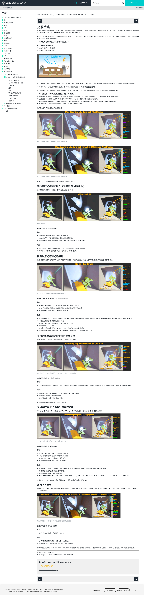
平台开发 (7, 64)
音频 (5, 40)
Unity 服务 (7, 53)
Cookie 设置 (96, 590)
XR (5, 56)
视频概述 (7, 43)
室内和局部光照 (13, 95)
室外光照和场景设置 (14, 93)
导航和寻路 (7, 51)
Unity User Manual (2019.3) (12, 17)
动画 (5, 46)
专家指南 (7, 106)
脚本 (5, 35)
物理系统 (7, 33)
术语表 (6, 111)
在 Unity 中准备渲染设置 (15, 83)
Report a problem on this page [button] (48, 570)
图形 (5, 30)
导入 (5, 25)
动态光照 (11, 101)
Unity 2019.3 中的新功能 (11, 108)
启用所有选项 (43, 103)
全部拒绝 (110, 590)
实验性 (6, 66)
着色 (9, 90)
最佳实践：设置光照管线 (13, 103)
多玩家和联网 (8, 38)
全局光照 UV (126, 476)
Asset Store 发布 (9, 61)
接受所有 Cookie (123, 590)
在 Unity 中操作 (8, 22)
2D (5, 28)
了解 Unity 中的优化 (12, 74)
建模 (9, 88)
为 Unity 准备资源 (13, 80)
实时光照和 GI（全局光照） (47, 101)
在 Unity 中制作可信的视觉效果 (15, 77)
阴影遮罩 (63, 402)
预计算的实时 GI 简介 (77, 480)
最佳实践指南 (8, 71)
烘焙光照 (42, 96)
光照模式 (88, 87)
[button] (42, 566)
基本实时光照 (43, 94)
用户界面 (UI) (8, 48)
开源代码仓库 (8, 58)
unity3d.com (133, 3)
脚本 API (84, 3)
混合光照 (42, 99)
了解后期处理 (12, 98)
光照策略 (11, 85)
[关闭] (136, 590)
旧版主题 (7, 69)
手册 (75, 3)
